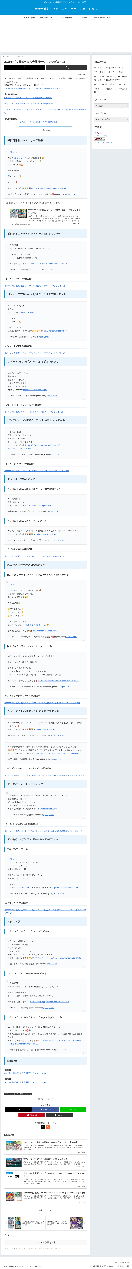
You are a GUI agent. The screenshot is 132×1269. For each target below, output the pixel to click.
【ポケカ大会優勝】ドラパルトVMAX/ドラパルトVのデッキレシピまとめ (34, 556)
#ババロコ (34, 264)
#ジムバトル (19, 590)
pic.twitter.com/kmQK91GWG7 (66, 681)
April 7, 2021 (71, 194)
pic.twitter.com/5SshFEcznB (55, 188)
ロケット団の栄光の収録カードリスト (110, 84)
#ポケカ (13, 152)
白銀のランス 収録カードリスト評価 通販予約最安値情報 (28, 98)
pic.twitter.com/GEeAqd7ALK (45, 631)
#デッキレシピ (54, 445)
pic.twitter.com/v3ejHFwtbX (71, 958)
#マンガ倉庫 (43, 1041)
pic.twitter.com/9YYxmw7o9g (19, 448)
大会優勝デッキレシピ (25, 1094)
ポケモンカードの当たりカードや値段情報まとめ (110, 90)
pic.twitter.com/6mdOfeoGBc (57, 1002)
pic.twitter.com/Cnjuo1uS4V (40, 505)
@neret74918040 (26, 312)
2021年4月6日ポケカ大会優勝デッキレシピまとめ (25, 1082)
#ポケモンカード (43, 753)
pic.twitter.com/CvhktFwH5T (55, 331)
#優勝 (12, 1044)
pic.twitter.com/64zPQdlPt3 (45, 534)
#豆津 (51, 1041)
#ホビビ (31, 445)
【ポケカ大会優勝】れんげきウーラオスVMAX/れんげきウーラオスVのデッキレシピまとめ (42, 703)
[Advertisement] (66, 37)
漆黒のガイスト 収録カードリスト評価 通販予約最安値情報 (29, 104)
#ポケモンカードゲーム (43, 958)
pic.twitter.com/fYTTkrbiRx (56, 264)
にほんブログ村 (100, 136)
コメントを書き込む (45, 1242)
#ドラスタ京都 (37, 188)
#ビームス (42, 681)
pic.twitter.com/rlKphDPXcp (69, 753)
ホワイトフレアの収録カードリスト (109, 68)
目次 (43, 130)
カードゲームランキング (103, 142)
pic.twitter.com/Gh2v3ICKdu (45, 729)
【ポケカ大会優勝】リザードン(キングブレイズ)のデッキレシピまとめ (33, 412)
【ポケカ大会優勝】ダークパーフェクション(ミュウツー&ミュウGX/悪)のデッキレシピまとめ (43, 831)
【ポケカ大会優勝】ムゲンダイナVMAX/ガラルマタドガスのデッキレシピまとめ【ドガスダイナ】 (45, 775)
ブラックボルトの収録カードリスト (109, 72)
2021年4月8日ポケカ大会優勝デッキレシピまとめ (25, 1073)
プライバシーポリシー (121, 1262)
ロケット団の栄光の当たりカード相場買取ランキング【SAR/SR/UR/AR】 (110, 78)
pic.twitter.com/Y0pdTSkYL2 (26, 1044)
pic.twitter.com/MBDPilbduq (49, 809)
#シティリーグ (20, 158)
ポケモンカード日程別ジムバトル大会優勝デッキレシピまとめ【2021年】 (35, 88)
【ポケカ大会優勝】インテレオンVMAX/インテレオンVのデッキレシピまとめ (36, 471)
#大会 (44, 445)
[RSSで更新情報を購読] (48, 1127)
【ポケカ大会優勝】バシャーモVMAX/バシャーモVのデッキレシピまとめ (34, 353)
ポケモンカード (11, 1094)
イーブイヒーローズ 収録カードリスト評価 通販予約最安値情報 (30, 122)
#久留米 (57, 1041)
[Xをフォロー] (43, 1127)
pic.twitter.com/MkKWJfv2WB (66, 888)
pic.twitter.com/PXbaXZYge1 (35, 390)
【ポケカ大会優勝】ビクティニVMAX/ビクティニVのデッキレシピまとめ (34, 286)
